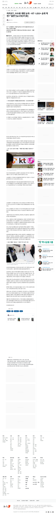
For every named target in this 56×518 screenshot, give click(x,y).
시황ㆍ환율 (12, 466)
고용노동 (19, 443)
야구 (18, 478)
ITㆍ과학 (8, 10)
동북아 (26, 437)
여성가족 (11, 448)
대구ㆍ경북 (34, 450)
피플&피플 (27, 450)
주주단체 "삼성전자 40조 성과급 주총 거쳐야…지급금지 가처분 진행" (25, 319)
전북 (33, 447)
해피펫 (20, 3)
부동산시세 (27, 463)
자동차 (19, 463)
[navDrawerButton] (3, 1)
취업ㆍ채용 (19, 473)
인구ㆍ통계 (19, 441)
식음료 (19, 470)
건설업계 (26, 465)
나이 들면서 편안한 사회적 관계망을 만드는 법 (47, 251)
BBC (33, 478)
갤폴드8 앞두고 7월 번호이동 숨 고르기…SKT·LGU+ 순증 (18, 359)
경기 (33, 440)
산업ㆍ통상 (19, 440)
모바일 (34, 462)
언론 (3, 485)
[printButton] (4, 24)
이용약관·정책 (32, 500)
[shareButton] (4, 15)
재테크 (11, 467)
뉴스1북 (41, 485)
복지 (11, 441)
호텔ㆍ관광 (19, 471)
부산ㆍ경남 (34, 451)
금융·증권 (12, 457)
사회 (11, 436)
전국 (33, 436)
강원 (33, 443)
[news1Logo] (7, 506)
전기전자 (19, 462)
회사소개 (18, 500)
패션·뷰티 (19, 469)
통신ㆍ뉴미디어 (35, 461)
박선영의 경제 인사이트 (46, 267)
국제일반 (26, 452)
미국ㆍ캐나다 (27, 439)
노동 (11, 443)
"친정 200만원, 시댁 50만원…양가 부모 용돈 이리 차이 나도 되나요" (48, 175)
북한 (3, 457)
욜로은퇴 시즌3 (44, 255)
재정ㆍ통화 (19, 439)
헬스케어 (41, 462)
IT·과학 (34, 457)
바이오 (41, 457)
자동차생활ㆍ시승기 (6, 493)
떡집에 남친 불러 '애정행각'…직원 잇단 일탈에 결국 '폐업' (48, 165)
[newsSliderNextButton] (53, 41)
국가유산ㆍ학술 (5, 482)
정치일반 (4, 441)
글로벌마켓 (34, 480)
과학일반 (34, 467)
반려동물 (4, 492)
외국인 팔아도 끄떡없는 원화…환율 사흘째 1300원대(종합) (12, 319)
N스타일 (11, 486)
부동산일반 (27, 459)
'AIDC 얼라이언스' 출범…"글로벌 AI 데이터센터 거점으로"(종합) (19, 361)
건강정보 (4, 486)
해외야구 (19, 480)
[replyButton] (4, 18)
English (35, 3)
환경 (11, 444)
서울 (33, 439)
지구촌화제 (27, 451)
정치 (3, 436)
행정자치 (34, 437)
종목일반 (19, 488)
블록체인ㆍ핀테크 (13, 469)
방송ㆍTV (11, 480)
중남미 (26, 444)
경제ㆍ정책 (19, 437)
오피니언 (39, 246)
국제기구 (26, 448)
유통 (18, 466)
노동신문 (39, 3)
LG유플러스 (16, 311)
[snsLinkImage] (46, 511)
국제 (26, 436)
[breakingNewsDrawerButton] (5, 1)
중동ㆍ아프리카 (27, 443)
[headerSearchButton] (6, 1)
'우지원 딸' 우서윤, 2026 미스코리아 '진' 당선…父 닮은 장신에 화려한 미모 (48, 185)
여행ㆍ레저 (4, 488)
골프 (18, 486)
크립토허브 (16, 3)
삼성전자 (8, 311)
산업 (18, 457)
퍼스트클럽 (42, 486)
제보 (53, 1)
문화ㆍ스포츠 (5, 465)
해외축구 (19, 482)
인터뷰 (11, 485)
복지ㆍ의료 (42, 459)
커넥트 (50, 1)
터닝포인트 (42, 484)
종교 (3, 481)
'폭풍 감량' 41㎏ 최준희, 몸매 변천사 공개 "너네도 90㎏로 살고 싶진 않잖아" (48, 180)
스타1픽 (41, 481)
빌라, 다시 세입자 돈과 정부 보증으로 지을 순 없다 (47, 269)
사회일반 (11, 450)
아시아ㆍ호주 (27, 440)
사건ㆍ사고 (12, 437)
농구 (18, 485)
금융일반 (11, 459)
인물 (11, 447)
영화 (11, 481)
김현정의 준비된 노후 (45, 249)
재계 (18, 461)
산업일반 (19, 459)
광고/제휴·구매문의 (25, 500)
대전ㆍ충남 (34, 446)
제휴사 (34, 476)
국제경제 (26, 446)
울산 (33, 452)
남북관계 (4, 466)
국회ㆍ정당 (4, 439)
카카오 (21, 311)
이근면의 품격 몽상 (45, 261)
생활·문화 (4, 476)
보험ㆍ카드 (12, 463)
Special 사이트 (43, 476)
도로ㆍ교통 (4, 490)
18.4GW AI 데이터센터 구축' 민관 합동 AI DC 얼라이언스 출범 (18, 362)
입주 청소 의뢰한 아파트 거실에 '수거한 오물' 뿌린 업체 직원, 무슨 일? (49, 170)
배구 (18, 484)
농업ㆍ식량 (19, 444)
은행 (11, 462)
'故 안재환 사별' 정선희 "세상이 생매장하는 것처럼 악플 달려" (45, 44)
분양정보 (26, 462)
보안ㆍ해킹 (34, 465)
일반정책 (26, 461)
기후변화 (26, 447)
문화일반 (4, 484)
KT (12, 311)
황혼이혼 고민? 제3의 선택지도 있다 (47, 257)
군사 (3, 461)
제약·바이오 (42, 461)
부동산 (26, 457)
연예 (38, 100)
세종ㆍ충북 (34, 444)
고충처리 (37, 500)
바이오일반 (42, 463)
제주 (33, 454)
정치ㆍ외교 (4, 459)
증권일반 (11, 465)
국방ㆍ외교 (42, 437)
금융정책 (11, 461)
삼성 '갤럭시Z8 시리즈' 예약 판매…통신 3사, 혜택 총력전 (17, 366)
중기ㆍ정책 (19, 465)
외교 (41, 436)
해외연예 (11, 484)
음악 (11, 482)
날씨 (11, 446)
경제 (18, 436)
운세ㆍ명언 (4, 489)
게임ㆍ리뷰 (34, 466)
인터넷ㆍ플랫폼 (35, 459)
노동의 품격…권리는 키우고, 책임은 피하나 (47, 263)
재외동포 (41, 440)
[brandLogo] (28, 3)
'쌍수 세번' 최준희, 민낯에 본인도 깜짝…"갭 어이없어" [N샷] (45, 59)
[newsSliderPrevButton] (50, 41)
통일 (41, 439)
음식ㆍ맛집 (4, 495)
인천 (33, 441)
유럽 (26, 441)
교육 (11, 440)
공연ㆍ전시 (4, 478)
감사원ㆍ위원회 (5, 440)
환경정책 (19, 446)
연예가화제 (12, 478)
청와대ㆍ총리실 (5, 437)
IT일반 (34, 463)
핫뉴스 (39, 161)
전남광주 (34, 448)
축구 (18, 481)
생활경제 (19, 467)
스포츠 (39, 114)
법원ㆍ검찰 (12, 439)
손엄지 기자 (10, 20)
